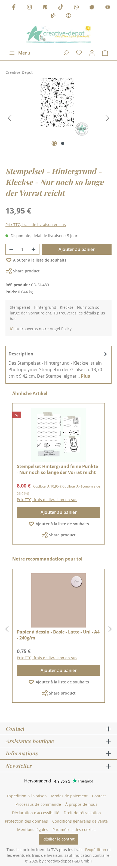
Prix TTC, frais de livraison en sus (35, 224)
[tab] (58, 365)
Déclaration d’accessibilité (35, 812)
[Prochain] (107, 118)
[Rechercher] (65, 52)
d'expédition (95, 849)
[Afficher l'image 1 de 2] (54, 143)
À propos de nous (81, 804)
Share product (26, 270)
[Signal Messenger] (92, 7)
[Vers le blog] (53, 16)
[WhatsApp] (76, 7)
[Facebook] (13, 7)
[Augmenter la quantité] (33, 249)
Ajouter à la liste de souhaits (39, 260)
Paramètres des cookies (74, 829)
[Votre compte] (91, 52)
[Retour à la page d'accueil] (58, 34)
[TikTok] (60, 7)
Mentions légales (32, 829)
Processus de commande (38, 804)
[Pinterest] (45, 7)
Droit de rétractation (82, 812)
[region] (58, 118)
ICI (12, 328)
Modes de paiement (69, 795)
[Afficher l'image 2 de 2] (62, 143)
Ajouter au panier (77, 249)
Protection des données (26, 821)
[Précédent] (9, 118)
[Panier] (105, 52)
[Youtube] (107, 7)
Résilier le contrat (58, 839)
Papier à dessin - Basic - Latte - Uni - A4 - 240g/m (58, 635)
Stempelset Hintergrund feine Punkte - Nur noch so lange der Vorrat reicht (57, 469)
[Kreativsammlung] (68, 16)
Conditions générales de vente (80, 821)
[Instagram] (29, 7)
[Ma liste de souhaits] (78, 52)
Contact (99, 795)
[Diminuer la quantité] (11, 249)
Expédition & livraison (27, 795)
